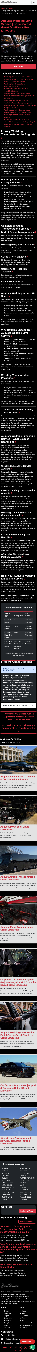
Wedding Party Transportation (14, 84)
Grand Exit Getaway (11, 91)
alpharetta (25, 1168)
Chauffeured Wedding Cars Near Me (17, 119)
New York (6, 1190)
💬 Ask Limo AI (27, 1342)
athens (5, 1171)
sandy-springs (26, 1192)
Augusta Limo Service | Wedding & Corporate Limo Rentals (18, 778)
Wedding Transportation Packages (16, 100)
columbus (24, 1173)
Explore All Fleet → (27, 1211)
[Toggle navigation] (33, 2)
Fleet (23, 1318)
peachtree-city (9, 1192)
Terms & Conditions (28, 1323)
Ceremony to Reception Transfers (16, 89)
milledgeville (8, 1187)
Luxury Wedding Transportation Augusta (18, 112)
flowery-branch (27, 1178)
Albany (5, 1168)
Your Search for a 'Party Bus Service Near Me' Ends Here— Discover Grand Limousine (16, 1229)
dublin (5, 1178)
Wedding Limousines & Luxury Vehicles (18, 77)
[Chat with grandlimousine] (32, 1347)
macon (23, 1183)
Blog (23, 1320)
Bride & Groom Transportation (14, 81)
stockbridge (25, 1194)
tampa (4, 1199)
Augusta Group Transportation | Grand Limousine (17, 878)
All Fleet (7, 1327)
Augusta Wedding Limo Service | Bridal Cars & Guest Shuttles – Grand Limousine (18, 1035)
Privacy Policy (27, 1325)
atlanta (23, 1171)
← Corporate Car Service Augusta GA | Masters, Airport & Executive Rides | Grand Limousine (18, 717)
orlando (24, 1190)
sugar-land (7, 1197)
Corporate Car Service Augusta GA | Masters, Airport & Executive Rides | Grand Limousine (18, 982)
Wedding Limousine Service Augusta (17, 110)
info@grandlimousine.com (14, 1339)
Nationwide (8, 1318)
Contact (24, 1327)
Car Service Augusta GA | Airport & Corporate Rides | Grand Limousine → (18, 728)
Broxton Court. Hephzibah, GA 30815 (17, 1343)
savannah (6, 1194)
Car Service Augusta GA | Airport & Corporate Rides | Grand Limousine (18, 1088)
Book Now (18, 66)
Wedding (7, 1313)
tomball (23, 1199)
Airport (6, 1316)
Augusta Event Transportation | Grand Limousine (17, 928)
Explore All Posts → (27, 1221)
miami (22, 1185)
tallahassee (25, 1197)
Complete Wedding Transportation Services (19, 79)
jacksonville (26, 1180)
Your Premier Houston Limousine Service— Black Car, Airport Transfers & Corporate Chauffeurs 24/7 (18, 1248)
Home (6, 1311)
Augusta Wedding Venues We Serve (17, 93)
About (24, 1313)
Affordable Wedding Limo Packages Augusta (20, 122)
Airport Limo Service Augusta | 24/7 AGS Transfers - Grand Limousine (16, 1141)
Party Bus (7, 1323)
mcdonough (7, 1185)
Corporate (7, 1320)
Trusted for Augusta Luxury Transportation (18, 103)
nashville (24, 1187)
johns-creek (7, 1183)
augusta (5, 1173)
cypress (5, 1175)
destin (23, 1175)
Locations (25, 1316)
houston (6, 1180)
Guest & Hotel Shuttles (12, 86)
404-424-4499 (10, 1335)
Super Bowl (8, 1325)
